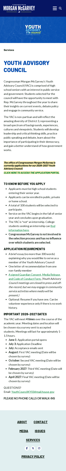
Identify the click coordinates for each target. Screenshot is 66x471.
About (22, 422)
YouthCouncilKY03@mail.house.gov (32, 391)
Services (9, 49)
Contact (41, 422)
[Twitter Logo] (33, 448)
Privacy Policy (33, 456)
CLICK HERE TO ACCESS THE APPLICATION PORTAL (31, 172)
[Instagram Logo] (39, 448)
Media (23, 431)
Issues (40, 431)
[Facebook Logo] (27, 448)
